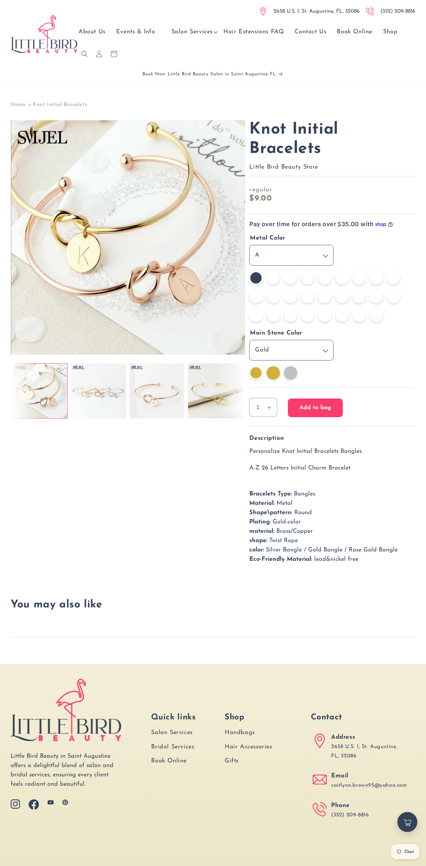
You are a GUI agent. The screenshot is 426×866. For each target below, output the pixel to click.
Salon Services (171, 733)
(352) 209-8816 (350, 815)
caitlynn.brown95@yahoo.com (369, 785)
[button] (192, 32)
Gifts (232, 761)
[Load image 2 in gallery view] (98, 391)
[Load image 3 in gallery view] (157, 391)
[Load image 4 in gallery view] (215, 391)
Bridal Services (172, 747)
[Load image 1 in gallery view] (40, 391)
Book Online (169, 761)
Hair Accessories (248, 747)
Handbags (240, 733)
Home (18, 104)
